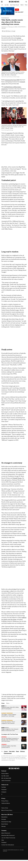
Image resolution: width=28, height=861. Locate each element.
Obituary (22, 751)
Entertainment (5, 17)
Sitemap (3, 826)
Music (17, 751)
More (7, 703)
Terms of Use (4, 808)
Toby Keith (12, 751)
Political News (4, 773)
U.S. (2, 5)
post (6, 139)
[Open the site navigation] (5, 1)
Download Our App (6, 821)
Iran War (7, 5)
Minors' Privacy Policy (6, 810)
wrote (3, 176)
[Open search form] (26, 1)
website (18, 38)
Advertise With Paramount (8, 835)
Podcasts (3, 819)
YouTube (3, 787)
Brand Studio (4, 824)
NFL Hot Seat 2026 (6, 778)
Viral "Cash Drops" (14, 5)
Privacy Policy (4, 801)
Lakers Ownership (5, 780)
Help (2, 840)
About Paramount (5, 833)
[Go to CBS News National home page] (14, 1)
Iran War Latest (5, 775)
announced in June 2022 (12, 80)
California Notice (5, 803)
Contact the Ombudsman (7, 844)
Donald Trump (17, 478)
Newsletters (4, 817)
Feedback (3, 842)
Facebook (3, 789)
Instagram (3, 792)
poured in (9, 133)
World (22, 5)
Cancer (6, 751)
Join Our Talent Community (8, 837)
